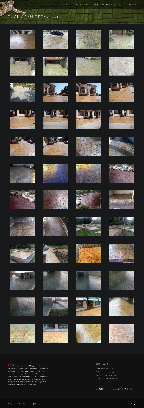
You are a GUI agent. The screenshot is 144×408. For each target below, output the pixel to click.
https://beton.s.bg (111, 378)
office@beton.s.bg (110, 375)
